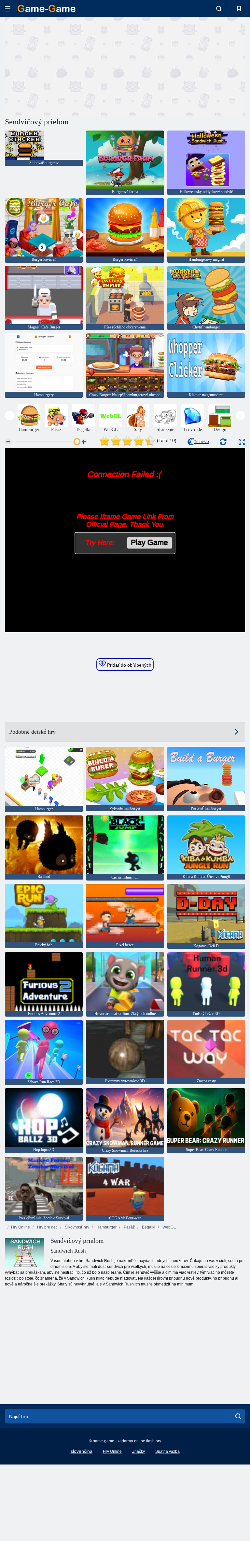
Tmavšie (201, 441)
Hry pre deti (47, 1227)
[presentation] (9, 415)
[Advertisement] (65, 66)
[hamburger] (8, 8)
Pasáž (129, 1227)
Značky (138, 1451)
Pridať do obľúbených (128, 665)
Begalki (148, 1227)
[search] (238, 1416)
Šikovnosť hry (76, 1227)
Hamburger (106, 1227)
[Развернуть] (242, 442)
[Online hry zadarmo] (46, 8)
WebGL (168, 1227)
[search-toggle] (219, 8)
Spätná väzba (167, 1451)
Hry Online (20, 1227)
